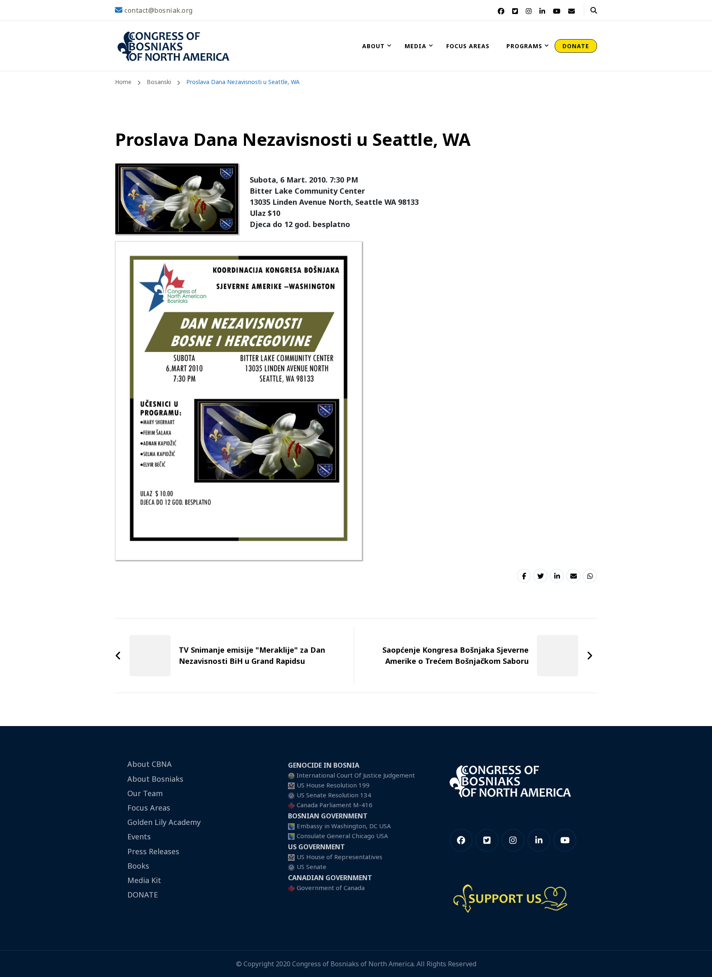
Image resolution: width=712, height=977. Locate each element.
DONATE (575, 46)
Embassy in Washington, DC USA (344, 826)
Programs (524, 46)
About (373, 46)
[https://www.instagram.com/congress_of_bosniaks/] (513, 840)
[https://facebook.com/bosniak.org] (461, 840)
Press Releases (153, 851)
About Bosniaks (155, 779)
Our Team (145, 793)
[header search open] (593, 10)
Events (139, 836)
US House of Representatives (339, 857)
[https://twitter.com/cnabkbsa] (487, 840)
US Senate (311, 866)
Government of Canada (331, 887)
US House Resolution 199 (333, 785)
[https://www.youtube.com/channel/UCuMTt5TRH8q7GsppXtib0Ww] (564, 840)
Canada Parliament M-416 (334, 805)
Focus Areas (468, 46)
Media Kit (144, 880)
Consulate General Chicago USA (342, 836)
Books (138, 866)
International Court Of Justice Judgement (356, 775)
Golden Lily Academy (164, 822)
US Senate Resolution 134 (334, 795)
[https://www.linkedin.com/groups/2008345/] (538, 840)
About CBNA (149, 764)
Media (415, 46)
